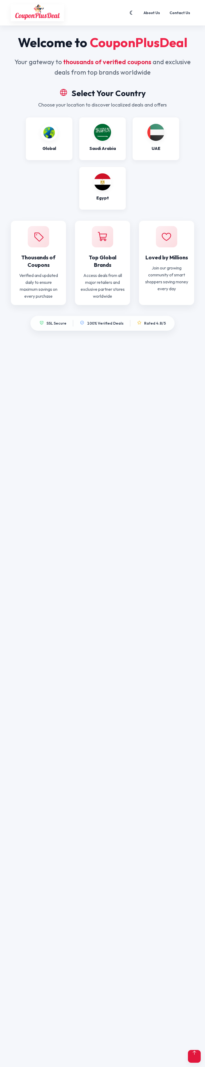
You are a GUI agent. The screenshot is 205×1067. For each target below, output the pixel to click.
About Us (152, 12)
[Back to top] (194, 1056)
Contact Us (179, 12)
